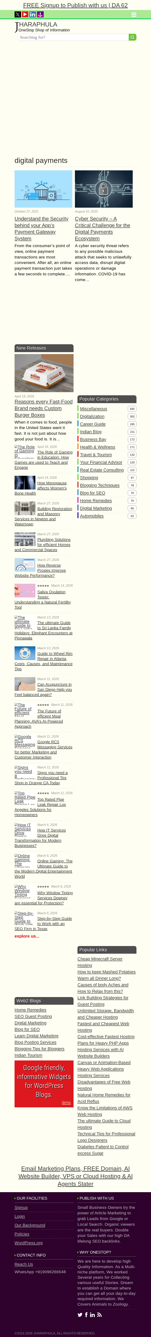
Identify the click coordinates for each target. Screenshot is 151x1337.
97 (132, 477)
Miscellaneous (93, 408)
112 (132, 470)
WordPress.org (29, 1242)
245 (132, 424)
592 (132, 408)
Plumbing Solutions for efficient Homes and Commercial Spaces (43, 544)
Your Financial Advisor (101, 462)
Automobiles (92, 515)
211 (132, 431)
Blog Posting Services (35, 1042)
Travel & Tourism (96, 454)
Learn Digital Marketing (36, 1035)
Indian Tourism (28, 1055)
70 (132, 493)
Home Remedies (96, 500)
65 (132, 508)
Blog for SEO (92, 492)
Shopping (89, 477)
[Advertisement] (75, 71)
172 (132, 439)
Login (20, 1216)
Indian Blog (90, 431)
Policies (22, 1234)
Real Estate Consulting (102, 470)
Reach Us (24, 1264)
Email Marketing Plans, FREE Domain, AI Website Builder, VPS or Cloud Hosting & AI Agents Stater (75, 1176)
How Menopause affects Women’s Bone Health (41, 488)
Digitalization (92, 416)
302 (132, 416)
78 (132, 485)
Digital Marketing (96, 508)
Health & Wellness (97, 447)
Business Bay (93, 439)
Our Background (30, 1225)
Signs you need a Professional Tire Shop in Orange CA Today (41, 778)
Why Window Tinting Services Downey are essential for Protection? (44, 898)
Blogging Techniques (100, 485)
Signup (21, 1207)
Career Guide (93, 424)
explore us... (27, 936)
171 (132, 447)
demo (66, 1102)
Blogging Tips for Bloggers (39, 1048)
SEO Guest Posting (33, 1016)
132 (132, 454)
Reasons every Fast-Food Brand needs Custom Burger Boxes (44, 408)
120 (132, 462)
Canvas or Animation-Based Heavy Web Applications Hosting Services (104, 1069)
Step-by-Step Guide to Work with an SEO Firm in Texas (43, 923)
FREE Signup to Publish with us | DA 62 (75, 5)
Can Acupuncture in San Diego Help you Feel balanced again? (43, 689)
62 (132, 516)
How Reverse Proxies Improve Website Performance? (40, 570)
